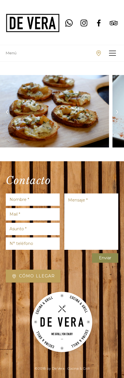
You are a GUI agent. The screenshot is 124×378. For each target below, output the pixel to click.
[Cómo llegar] (98, 53)
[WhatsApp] (69, 23)
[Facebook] (99, 23)
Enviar (105, 257)
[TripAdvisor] (113, 23)
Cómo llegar (37, 276)
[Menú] (112, 53)
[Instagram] (84, 23)
